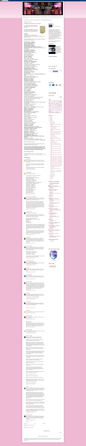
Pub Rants (51, 219)
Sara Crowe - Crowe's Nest (54, 208)
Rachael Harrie (28, 335)
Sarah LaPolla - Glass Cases (54, 233)
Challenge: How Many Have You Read (32, 23)
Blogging (50, 100)
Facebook (50, 34)
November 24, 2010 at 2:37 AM (30, 234)
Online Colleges (52, 241)
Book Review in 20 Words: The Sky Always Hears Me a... (55, 126)
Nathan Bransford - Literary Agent (55, 202)
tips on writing (54, 110)
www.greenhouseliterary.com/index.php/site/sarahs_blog (55, 236)
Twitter (57, 33)
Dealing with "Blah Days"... (54, 142)
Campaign (50, 35)
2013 (50, 117)
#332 (50, 196)
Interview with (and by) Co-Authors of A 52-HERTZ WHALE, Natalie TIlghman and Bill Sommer (55, 210)
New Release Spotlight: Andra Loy (54, 183)
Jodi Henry (27, 301)
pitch (53, 108)
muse (52, 108)
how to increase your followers (54, 107)
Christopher (28, 172)
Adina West (27, 211)
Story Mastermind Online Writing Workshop (55, 193)
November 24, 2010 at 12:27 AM (30, 169)
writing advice (52, 112)
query (58, 108)
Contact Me (25, 17)
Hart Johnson (28, 281)
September (52, 175)
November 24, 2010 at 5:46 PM (30, 307)
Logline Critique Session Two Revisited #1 (56, 165)
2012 (50, 118)
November (51, 123)
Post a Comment (27, 421)
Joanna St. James (28, 260)
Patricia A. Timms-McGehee (30, 196)
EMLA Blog (51, 234)
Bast (26, 267)
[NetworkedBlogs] (55, 70)
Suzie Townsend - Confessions (54, 229)
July (51, 177)
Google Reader (60, 100)
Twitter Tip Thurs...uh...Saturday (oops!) (55, 170)
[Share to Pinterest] (41, 153)
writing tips (57, 112)
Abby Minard (28, 315)
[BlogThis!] (38, 153)
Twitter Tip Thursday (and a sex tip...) (55, 143)
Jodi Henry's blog (32, 26)
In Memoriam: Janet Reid (53, 190)
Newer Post (25, 423)
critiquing (58, 105)
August (51, 176)
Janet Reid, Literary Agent (53, 189)
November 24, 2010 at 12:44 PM (30, 290)
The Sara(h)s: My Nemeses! (53, 223)
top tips (58, 110)
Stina (27, 310)
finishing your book (57, 106)
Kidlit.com (51, 192)
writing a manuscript (55, 111)
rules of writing (55, 109)
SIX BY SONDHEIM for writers (54, 213)
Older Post (44, 423)
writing (50, 111)
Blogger (47, 436)
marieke (50, 108)
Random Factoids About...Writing (54, 132)
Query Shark (51, 195)
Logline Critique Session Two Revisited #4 (56, 161)
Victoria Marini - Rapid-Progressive (55, 222)
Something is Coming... (53, 128)
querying (50, 109)
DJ (26, 386)
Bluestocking (28, 274)
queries (56, 108)
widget (61, 432)
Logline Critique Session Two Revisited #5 (56, 160)
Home (35, 423)
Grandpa (27, 237)
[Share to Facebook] (40, 153)
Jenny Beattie (28, 329)
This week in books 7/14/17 (53, 203)
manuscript (60, 107)
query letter (60, 108)
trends (61, 110)
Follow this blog (55, 71)
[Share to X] (39, 153)
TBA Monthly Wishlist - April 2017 (54, 206)
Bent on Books (52, 205)
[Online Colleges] (52, 240)
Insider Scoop (51, 101)
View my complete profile (56, 26)
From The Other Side (55, 100)
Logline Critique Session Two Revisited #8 (56, 156)
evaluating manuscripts (52, 106)
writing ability (60, 111)
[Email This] (37, 153)
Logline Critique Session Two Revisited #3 (56, 162)
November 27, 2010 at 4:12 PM (30, 412)
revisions (52, 109)
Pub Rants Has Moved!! (53, 220)
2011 (50, 119)
